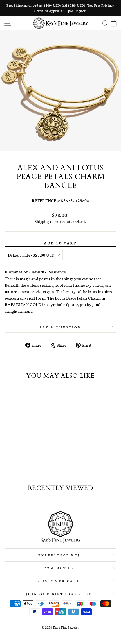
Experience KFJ (59, 555)
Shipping (42, 221)
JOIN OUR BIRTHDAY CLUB (59, 593)
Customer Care (59, 580)
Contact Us (59, 567)
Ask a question (60, 327)
